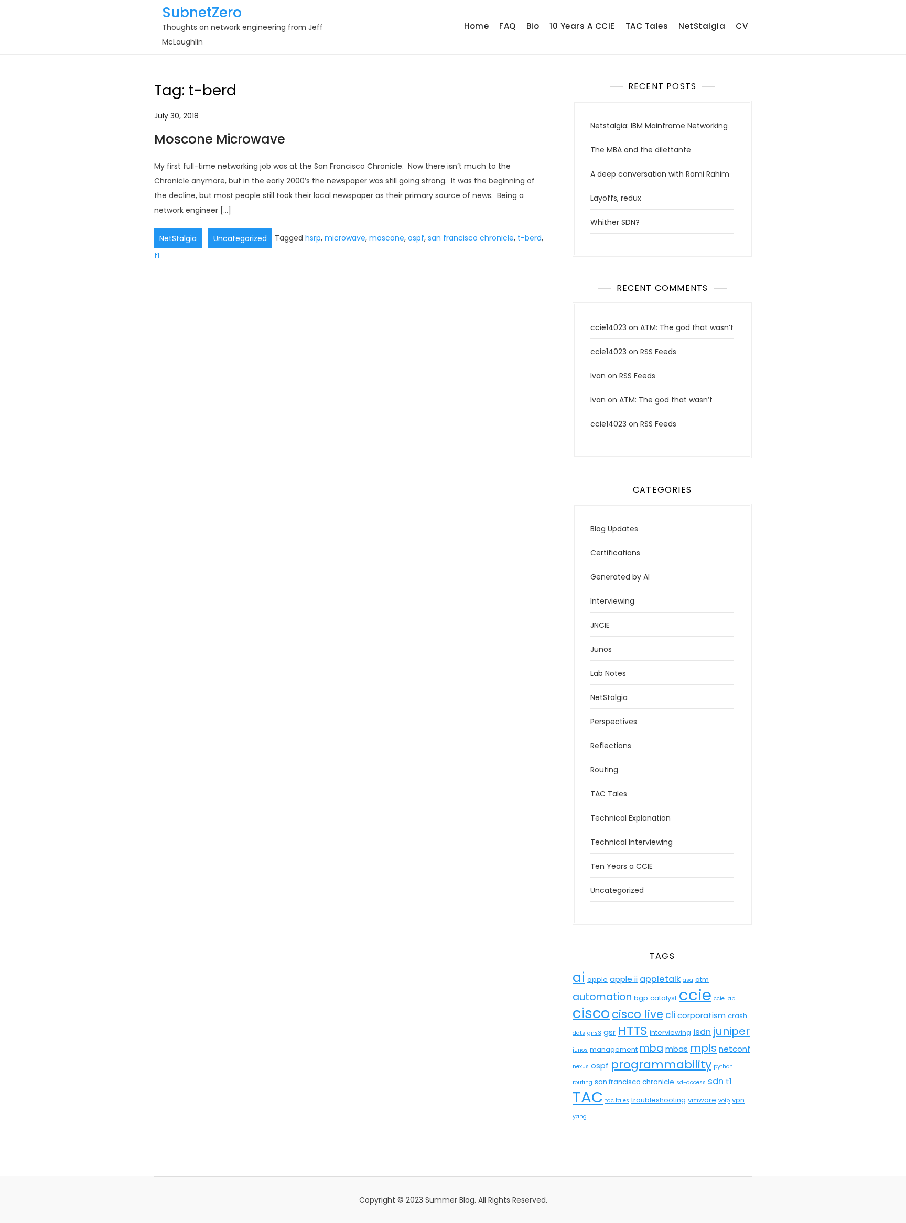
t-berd (529, 237)
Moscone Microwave (219, 139)
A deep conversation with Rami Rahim (659, 174)
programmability (661, 1064)
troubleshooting (658, 1100)
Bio (533, 25)
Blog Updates (614, 528)
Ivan (598, 375)
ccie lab (724, 998)
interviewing (670, 1033)
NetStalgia (701, 25)
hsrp (313, 237)
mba (651, 1048)
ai (579, 977)
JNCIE (600, 625)
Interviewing (612, 601)
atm (702, 980)
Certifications (615, 553)
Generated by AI (620, 577)
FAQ (507, 25)
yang (580, 1116)
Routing (604, 770)
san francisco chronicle (471, 237)
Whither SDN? (615, 222)
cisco (591, 1013)
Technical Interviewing (631, 842)
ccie (695, 995)
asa (688, 980)
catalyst (663, 998)
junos (580, 1050)
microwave (345, 237)
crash (737, 1016)
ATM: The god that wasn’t (687, 327)
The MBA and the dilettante (640, 150)
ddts (579, 1033)
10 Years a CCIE (582, 25)
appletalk (660, 979)
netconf (734, 1048)
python (723, 1067)
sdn (716, 1081)
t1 (156, 255)
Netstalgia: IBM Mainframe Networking (659, 126)
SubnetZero (202, 12)
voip (724, 1101)
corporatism (701, 1015)
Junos (601, 649)
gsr (609, 1032)
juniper (731, 1031)
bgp (641, 998)
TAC (588, 1097)
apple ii (624, 979)
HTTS (633, 1030)
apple (597, 980)
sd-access (691, 1082)
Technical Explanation (630, 818)
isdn (702, 1032)
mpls (703, 1048)
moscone (386, 237)
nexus (581, 1067)
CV (742, 25)
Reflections (610, 745)
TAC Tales (646, 25)
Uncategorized (240, 238)
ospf (416, 237)
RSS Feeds (658, 351)
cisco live (637, 1014)
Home (476, 25)
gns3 (594, 1033)
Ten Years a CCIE (621, 866)
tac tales (617, 1101)
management (614, 1049)
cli (670, 1014)
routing (582, 1082)
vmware (702, 1100)
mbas (676, 1048)
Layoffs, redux (615, 198)
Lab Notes (608, 673)
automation (602, 997)
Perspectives (613, 721)
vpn (738, 1100)
